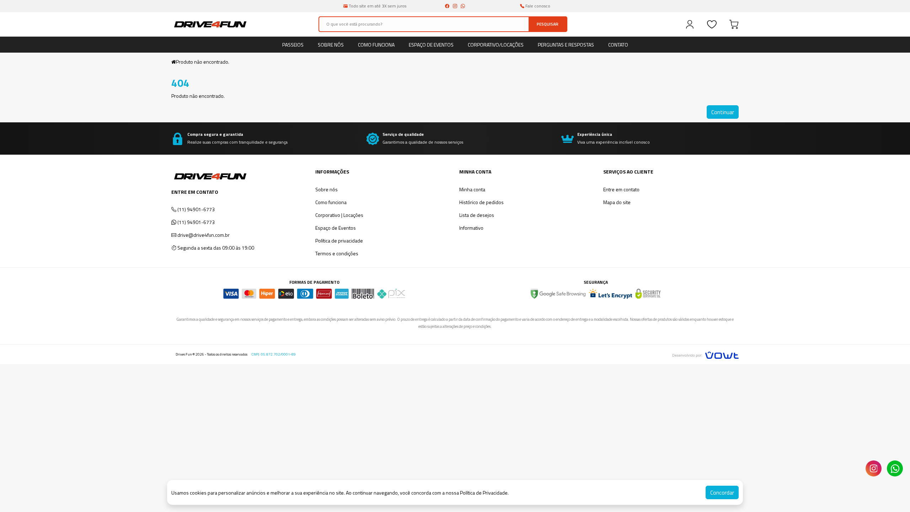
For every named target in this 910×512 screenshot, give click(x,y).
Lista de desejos (476, 215)
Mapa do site (617, 202)
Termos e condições (336, 253)
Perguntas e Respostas (566, 44)
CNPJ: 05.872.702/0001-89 (274, 354)
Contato (618, 44)
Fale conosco (537, 5)
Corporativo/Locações (496, 44)
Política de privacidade (339, 240)
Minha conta (472, 189)
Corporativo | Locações (339, 215)
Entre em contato (621, 189)
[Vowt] (705, 354)
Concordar (722, 492)
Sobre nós (331, 44)
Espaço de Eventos (431, 44)
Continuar (722, 112)
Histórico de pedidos (481, 202)
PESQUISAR (547, 24)
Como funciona (376, 44)
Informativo (471, 227)
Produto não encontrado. (202, 61)
